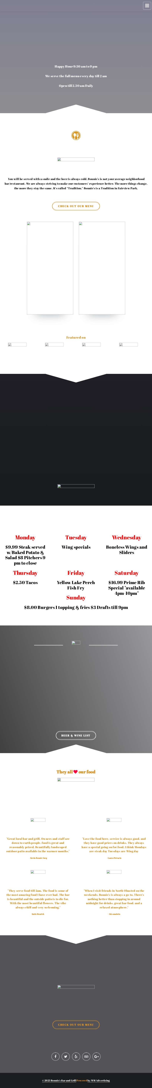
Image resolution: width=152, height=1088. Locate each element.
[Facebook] (55, 1056)
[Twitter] (66, 1056)
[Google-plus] (96, 1056)
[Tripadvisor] (86, 1056)
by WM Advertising (98, 1080)
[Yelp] (76, 1056)
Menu (147, 6)
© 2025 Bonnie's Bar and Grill (59, 1080)
